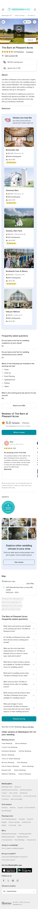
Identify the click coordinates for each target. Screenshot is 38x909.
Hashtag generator (25, 834)
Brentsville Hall (12, 150)
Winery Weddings (21, 743)
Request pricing (19, 719)
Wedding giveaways (8, 837)
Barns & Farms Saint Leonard (11, 609)
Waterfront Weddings (9, 774)
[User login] (35, 9)
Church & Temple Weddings (11, 759)
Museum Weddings (8, 762)
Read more (6, 108)
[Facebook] (3, 881)
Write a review (19, 432)
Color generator (7, 840)
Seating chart (26, 822)
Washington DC (7, 15)
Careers (4, 793)
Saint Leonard (20, 15)
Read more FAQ (19, 406)
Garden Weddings (20, 770)
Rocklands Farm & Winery (17, 271)
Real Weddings (20, 840)
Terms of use (6, 796)
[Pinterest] (13, 881)
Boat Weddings (22, 762)
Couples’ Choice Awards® (26, 807)
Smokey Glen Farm (14, 231)
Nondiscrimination (26, 790)
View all (30, 40)
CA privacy (5, 799)
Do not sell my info (30, 796)
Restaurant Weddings (9, 751)
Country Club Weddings (9, 747)
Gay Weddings (6, 811)
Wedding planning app (9, 834)
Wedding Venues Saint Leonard (12, 606)
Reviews (13, 807)
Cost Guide (12, 825)
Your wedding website (9, 819)
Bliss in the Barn (28, 727)
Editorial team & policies (10, 790)
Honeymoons (31, 840)
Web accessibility (16, 799)
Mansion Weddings (8, 755)
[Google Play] (24, 872)
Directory (5, 807)
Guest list (30, 819)
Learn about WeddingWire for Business (15, 857)
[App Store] (9, 872)
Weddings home (7, 787)
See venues (19, 562)
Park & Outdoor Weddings (10, 766)
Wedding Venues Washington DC (12, 599)
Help (19, 825)
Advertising (23, 793)
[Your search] (3, 22)
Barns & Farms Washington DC (11, 602)
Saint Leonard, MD (11, 56)
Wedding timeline (23, 837)
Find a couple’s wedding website (13, 848)
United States (11, 891)
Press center (13, 793)
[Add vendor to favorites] (34, 22)
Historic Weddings (28, 766)
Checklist (22, 819)
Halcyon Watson (13, 311)
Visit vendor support (8, 860)
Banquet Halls (6, 770)
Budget (4, 822)
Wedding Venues (8, 740)
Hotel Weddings (7, 743)
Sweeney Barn (12, 190)
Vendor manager (14, 822)
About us (18, 787)
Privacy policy (17, 796)
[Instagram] (17, 881)
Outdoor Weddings (24, 774)
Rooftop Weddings (25, 751)
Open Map (30, 583)
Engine (4, 825)
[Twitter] (8, 881)
